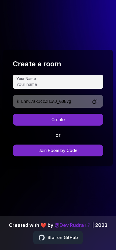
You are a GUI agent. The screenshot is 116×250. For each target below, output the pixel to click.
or (58, 135)
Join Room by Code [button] (58, 150)
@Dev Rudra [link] (69, 225)
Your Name (26, 78)
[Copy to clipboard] (95, 101)
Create (58, 119)
